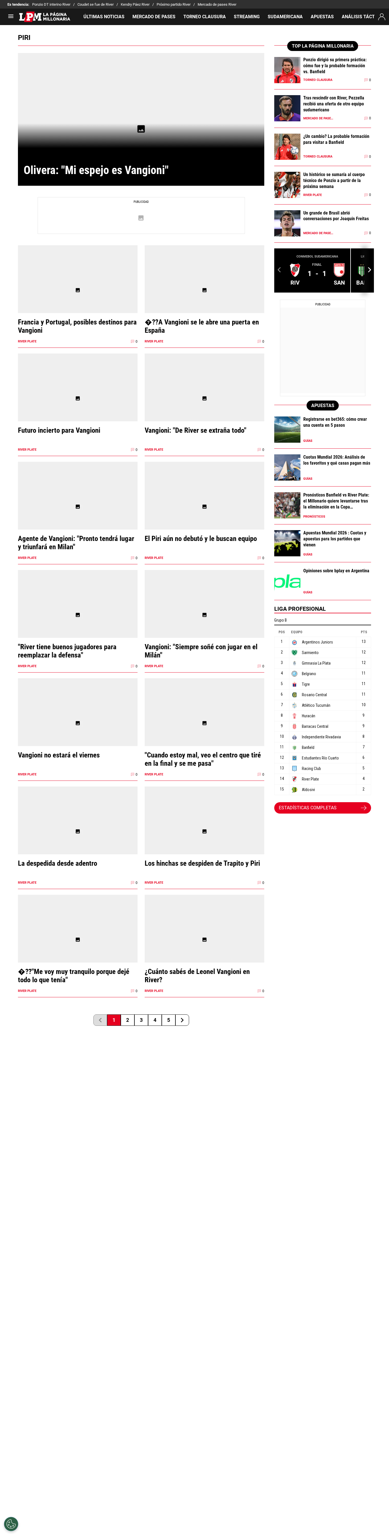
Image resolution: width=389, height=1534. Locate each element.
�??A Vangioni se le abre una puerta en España (202, 326)
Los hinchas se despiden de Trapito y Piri (202, 863)
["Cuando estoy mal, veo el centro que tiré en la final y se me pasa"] (204, 723)
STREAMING (247, 16)
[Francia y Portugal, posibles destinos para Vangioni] (78, 290)
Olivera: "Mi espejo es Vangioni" (96, 170)
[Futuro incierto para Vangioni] (78, 398)
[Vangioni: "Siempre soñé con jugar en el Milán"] (204, 615)
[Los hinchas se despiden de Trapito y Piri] (204, 831)
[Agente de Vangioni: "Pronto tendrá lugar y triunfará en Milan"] (78, 506)
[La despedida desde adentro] (78, 831)
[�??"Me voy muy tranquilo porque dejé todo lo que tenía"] (78, 939)
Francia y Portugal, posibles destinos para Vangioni (77, 326)
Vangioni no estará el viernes (59, 755)
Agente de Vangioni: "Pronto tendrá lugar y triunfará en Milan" (76, 542)
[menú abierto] (10, 18)
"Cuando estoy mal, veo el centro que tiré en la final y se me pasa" (203, 759)
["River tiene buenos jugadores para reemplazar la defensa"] (78, 615)
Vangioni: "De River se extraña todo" (195, 430)
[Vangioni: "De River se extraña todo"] (204, 398)
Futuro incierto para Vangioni (59, 430)
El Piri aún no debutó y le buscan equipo (201, 538)
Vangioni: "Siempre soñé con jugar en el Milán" (201, 651)
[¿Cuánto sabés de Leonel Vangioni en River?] (204, 939)
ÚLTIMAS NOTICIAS (103, 16)
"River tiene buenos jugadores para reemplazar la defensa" (67, 651)
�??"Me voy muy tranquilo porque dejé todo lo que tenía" (73, 975)
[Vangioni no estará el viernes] (78, 723)
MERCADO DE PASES (153, 16)
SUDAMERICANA (285, 16)
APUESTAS (322, 16)
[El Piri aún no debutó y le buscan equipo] (204, 506)
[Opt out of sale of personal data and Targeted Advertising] (11, 1524)
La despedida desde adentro (57, 863)
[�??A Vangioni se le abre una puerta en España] (204, 290)
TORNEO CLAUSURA (204, 16)
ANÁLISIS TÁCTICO (362, 16)
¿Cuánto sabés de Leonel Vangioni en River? (197, 975)
